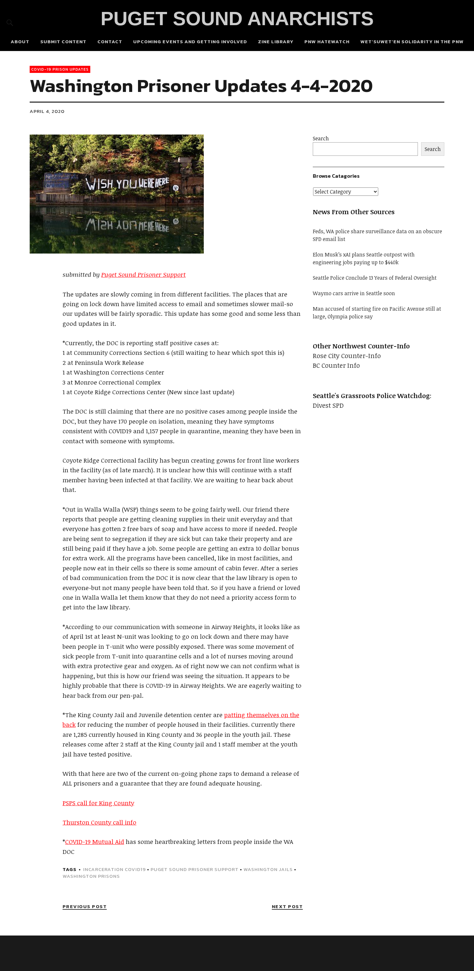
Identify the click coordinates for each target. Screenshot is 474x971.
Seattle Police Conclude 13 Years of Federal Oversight (375, 277)
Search (321, 138)
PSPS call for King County (98, 803)
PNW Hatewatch (327, 41)
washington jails (268, 869)
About (20, 41)
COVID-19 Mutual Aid (94, 841)
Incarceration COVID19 (114, 869)
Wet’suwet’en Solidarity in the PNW (412, 41)
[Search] (10, 22)
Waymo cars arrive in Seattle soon (354, 293)
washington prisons (91, 876)
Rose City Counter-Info (347, 355)
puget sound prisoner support (195, 869)
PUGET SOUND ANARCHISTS (237, 18)
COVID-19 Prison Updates (60, 69)
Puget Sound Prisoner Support (143, 274)
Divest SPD (328, 405)
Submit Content (63, 41)
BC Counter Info (336, 365)
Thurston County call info (99, 822)
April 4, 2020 (47, 111)
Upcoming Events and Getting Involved (190, 41)
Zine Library (275, 41)
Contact (109, 41)
